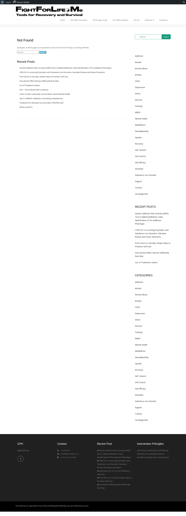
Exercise (138, 100)
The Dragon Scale (100, 20)
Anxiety (138, 74)
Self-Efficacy (140, 162)
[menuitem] (2, 2)
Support (138, 181)
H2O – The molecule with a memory (33, 89)
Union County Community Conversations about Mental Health (44, 94)
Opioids (138, 137)
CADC (137, 81)
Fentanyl (138, 106)
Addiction (139, 56)
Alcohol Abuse (141, 68)
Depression (140, 87)
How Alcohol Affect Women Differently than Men (39, 81)
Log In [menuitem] (8, 2)
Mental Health (141, 118)
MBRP (138, 112)
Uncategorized (141, 194)
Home (62, 20)
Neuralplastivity (141, 131)
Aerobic (138, 62)
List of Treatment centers (29, 85)
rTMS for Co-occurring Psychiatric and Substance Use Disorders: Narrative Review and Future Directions (62, 72)
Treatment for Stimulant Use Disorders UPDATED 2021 (41, 103)
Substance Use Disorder (145, 175)
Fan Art (136, 20)
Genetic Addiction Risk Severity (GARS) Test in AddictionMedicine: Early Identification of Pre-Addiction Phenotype (65, 68)
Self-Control (140, 156)
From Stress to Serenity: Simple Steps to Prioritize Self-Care (43, 76)
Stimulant (139, 169)
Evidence (148, 20)
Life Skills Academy (120, 20)
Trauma (138, 187)
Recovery (139, 143)
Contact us (163, 20)
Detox (137, 93)
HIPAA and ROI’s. (26, 107)
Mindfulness (140, 125)
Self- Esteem (140, 150)
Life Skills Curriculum (78, 20)
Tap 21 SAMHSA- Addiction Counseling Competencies (41, 98)
